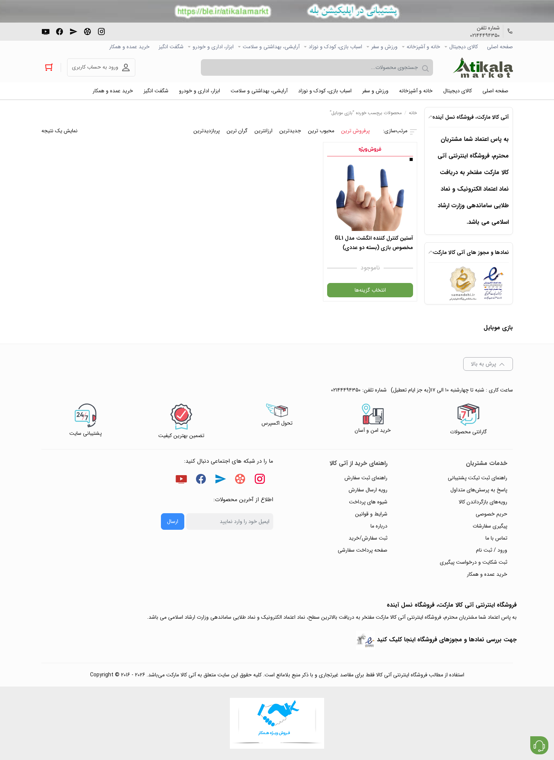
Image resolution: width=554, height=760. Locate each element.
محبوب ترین (321, 131)
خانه (413, 112)
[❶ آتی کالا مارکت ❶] (483, 67)
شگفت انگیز (171, 47)
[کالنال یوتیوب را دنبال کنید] (45, 31)
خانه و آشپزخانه (423, 47)
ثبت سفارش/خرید (368, 538)
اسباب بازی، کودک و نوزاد (335, 47)
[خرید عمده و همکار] (277, 723)
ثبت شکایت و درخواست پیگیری (473, 562)
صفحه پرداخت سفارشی (362, 550)
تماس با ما (496, 538)
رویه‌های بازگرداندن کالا (483, 502)
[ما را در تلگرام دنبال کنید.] (73, 31)
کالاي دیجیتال (463, 47)
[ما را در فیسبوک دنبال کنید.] (59, 31)
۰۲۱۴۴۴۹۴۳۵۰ (485, 35)
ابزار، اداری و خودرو (213, 47)
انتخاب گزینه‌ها (370, 290)
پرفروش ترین (355, 131)
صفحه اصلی (500, 47)
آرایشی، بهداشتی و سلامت (271, 47)
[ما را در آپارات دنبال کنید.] (87, 31)
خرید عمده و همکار (129, 47)
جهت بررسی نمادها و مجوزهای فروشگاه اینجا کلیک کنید (447, 639)
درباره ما (378, 526)
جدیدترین (290, 131)
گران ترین (237, 131)
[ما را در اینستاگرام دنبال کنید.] (101, 31)
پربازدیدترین (206, 131)
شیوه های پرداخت (368, 502)
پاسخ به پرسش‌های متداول (478, 490)
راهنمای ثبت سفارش (365, 478)
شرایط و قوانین (371, 514)
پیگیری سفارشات (490, 526)
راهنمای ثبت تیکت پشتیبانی (477, 478)
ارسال (172, 521)
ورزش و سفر (384, 47)
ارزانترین (263, 131)
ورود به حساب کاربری (95, 67)
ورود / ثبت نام (491, 550)
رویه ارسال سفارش (368, 490)
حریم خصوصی (491, 514)
